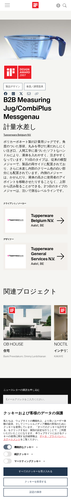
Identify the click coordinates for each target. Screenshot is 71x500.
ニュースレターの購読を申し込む (21, 390)
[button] (56, 5)
